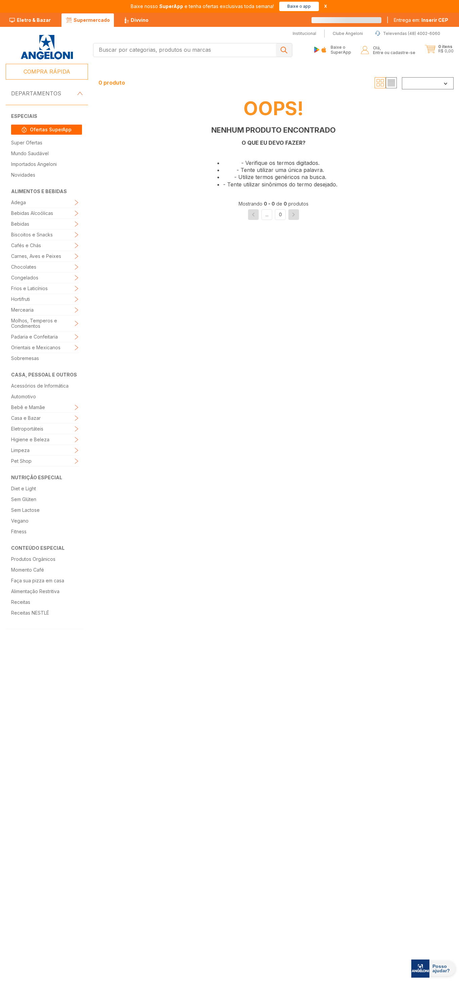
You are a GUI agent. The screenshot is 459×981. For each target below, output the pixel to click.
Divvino (140, 20)
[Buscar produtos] (284, 50)
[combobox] (192, 50)
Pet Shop (21, 461)
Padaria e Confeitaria (34, 337)
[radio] (380, 83)
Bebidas (20, 224)
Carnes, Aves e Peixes (36, 256)
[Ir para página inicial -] (46, 47)
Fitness (19, 531)
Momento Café (27, 570)
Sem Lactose (25, 510)
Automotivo (23, 396)
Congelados (24, 277)
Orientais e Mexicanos (35, 347)
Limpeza (20, 450)
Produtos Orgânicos (33, 559)
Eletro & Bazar (34, 20)
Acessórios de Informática (40, 386)
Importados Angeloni (34, 164)
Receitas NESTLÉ (30, 613)
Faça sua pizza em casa (37, 580)
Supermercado (92, 20)
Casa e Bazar (26, 418)
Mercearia (22, 310)
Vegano (20, 521)
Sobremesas (25, 358)
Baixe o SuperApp (341, 49)
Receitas (20, 602)
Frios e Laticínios (29, 288)
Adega (18, 202)
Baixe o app (299, 6)
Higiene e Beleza (30, 439)
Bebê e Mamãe (28, 407)
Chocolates (23, 267)
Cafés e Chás (26, 245)
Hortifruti (20, 299)
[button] (421, 20)
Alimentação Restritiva (35, 591)
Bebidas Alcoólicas (32, 213)
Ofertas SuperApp (51, 129)
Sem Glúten (23, 499)
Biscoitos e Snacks (32, 234)
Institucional (219, 907)
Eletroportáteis (27, 429)
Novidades (23, 175)
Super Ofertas (26, 142)
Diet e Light (23, 488)
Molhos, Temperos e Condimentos (34, 323)
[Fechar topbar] (325, 6)
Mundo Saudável (30, 153)
